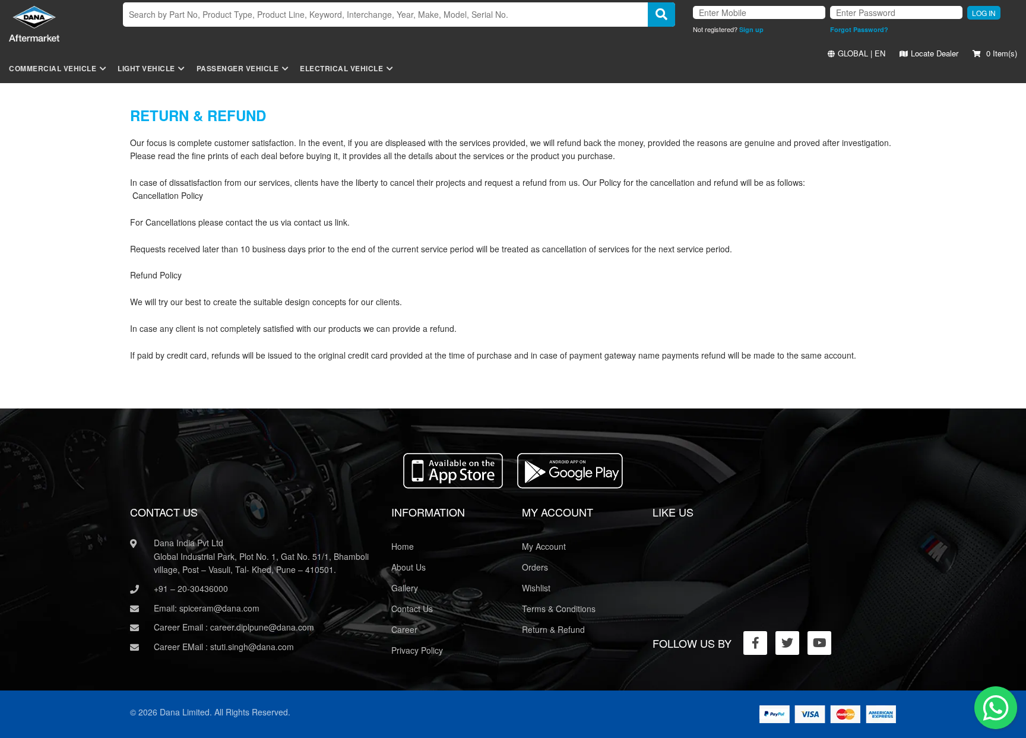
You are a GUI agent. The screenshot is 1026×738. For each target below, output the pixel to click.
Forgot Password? (859, 29)
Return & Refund (553, 629)
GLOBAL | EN (861, 53)
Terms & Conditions (559, 609)
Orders (535, 567)
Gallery (404, 588)
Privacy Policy (417, 650)
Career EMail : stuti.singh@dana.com (224, 647)
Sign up (751, 29)
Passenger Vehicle (238, 68)
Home (402, 546)
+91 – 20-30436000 (191, 588)
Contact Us (412, 609)
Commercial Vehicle (52, 68)
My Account (544, 546)
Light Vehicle (146, 68)
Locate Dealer (934, 53)
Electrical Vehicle (341, 68)
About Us (408, 567)
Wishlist (536, 588)
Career (404, 629)
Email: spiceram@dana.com (206, 608)
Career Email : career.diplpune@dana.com (234, 627)
